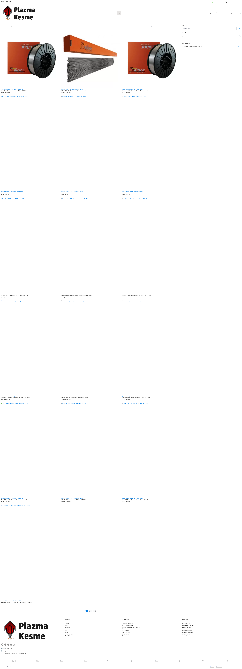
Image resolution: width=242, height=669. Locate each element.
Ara (239, 28)
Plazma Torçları (125, 635)
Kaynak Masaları (125, 634)
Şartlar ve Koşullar (69, 634)
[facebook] (2, 644)
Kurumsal (3, 1)
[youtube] (14, 644)
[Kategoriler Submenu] (213, 13)
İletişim (10, 1)
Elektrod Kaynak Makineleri (188, 625)
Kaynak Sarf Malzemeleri (187, 632)
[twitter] (5, 644)
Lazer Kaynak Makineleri (127, 623)
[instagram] (8, 644)
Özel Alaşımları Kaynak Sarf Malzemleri (130, 629)
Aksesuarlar (185, 635)
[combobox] (211, 46)
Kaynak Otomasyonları (187, 630)
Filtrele (184, 39)
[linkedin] (11, 644)
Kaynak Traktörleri (126, 632)
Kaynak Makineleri (186, 623)
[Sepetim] (240, 13)
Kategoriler (210, 13)
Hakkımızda (225, 13)
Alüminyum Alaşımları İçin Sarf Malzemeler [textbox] (211, 46)
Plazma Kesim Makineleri (127, 625)
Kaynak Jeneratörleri (187, 634)
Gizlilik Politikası (68, 635)
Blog (7, 1)
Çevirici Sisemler (125, 630)
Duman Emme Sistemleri (187, 627)
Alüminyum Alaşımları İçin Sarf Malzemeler (131, 627)
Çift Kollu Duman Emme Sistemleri (189, 629)
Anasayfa (203, 13)
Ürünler (218, 13)
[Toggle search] (119, 13)
